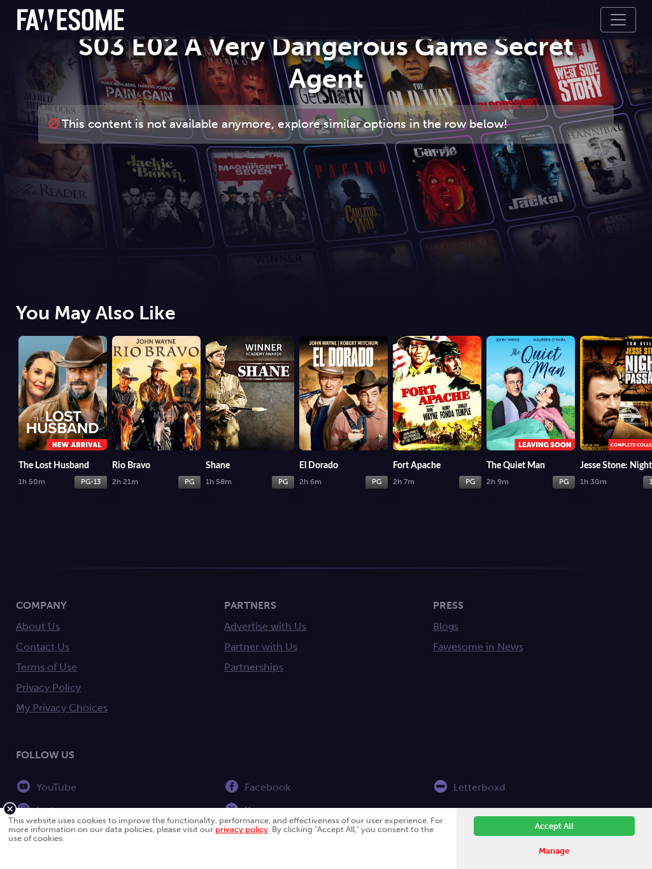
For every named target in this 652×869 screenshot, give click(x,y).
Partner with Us (260, 647)
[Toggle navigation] (618, 19)
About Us (38, 626)
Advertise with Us (265, 626)
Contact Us (42, 647)
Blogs (445, 626)
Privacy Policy (48, 687)
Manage (554, 851)
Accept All (554, 826)
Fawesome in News (478, 647)
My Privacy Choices (62, 708)
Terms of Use (46, 667)
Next (639, 392)
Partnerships (253, 667)
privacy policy (241, 829)
